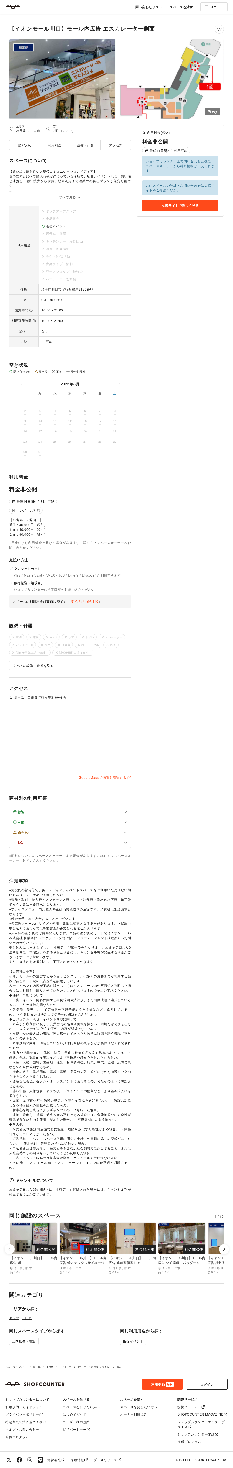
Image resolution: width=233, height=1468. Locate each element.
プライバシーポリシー (22, 1414)
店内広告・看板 (24, 1341)
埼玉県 (21, 130)
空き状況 (24, 145)
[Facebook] (19, 1460)
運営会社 (54, 1460)
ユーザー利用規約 (76, 1421)
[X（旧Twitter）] (8, 1460)
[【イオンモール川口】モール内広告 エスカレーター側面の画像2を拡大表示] (170, 79)
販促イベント (133, 1341)
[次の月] (119, 384)
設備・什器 (85, 145)
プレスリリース (105, 1460)
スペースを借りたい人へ (81, 1406)
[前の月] (21, 384)
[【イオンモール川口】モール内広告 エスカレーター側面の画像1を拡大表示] (62, 79)
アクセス (115, 145)
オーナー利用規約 (133, 1414)
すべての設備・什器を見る (33, 665)
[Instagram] (29, 1460)
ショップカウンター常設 (196, 1434)
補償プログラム (17, 1437)
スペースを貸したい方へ (138, 1406)
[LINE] (40, 1460)
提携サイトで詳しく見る (180, 205)
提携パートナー (74, 1429)
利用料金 (54, 145)
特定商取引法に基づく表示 (25, 1421)
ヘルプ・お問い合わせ (22, 1429)
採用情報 (77, 1460)
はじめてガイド (74, 1414)
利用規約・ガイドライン (24, 1406)
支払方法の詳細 (83, 601)
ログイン (207, 1384)
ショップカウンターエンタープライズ (201, 1424)
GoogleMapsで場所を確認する (102, 777)
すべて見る (68, 197)
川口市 (35, 130)
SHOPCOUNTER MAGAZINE (200, 1414)
